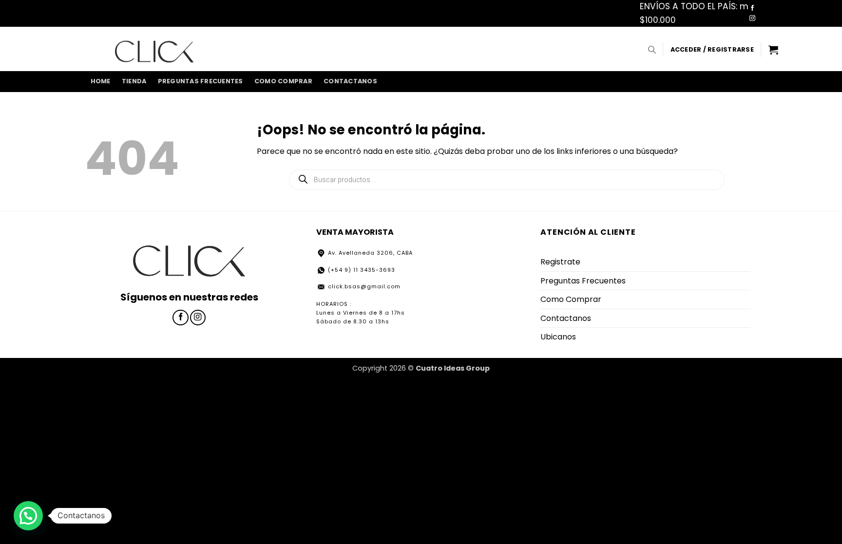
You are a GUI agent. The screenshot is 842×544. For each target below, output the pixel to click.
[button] (712, 49)
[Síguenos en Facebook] (752, 8)
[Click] (154, 49)
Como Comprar (283, 81)
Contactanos (350, 81)
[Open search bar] (652, 49)
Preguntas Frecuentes (200, 81)
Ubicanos (558, 336)
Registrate (560, 261)
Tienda (134, 81)
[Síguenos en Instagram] (752, 18)
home (101, 81)
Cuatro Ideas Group (453, 368)
